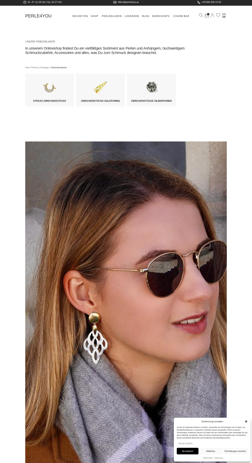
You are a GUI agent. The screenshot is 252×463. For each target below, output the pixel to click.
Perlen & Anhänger (40, 67)
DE (224, 17)
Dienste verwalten (185, 443)
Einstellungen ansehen (235, 451)
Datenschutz (208, 458)
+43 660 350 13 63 (211, 2)
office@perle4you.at (128, 2)
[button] (246, 421)
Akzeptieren (187, 451)
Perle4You (38, 15)
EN (224, 14)
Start (27, 67)
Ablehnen (210, 451)
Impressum (218, 458)
